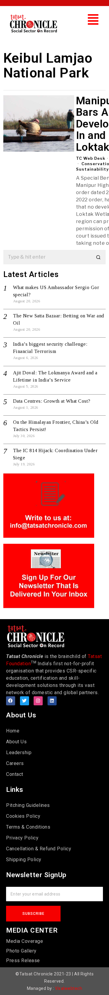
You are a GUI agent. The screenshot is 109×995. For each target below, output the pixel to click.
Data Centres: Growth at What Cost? (52, 401)
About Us (16, 742)
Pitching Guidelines (28, 805)
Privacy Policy (22, 838)
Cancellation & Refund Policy (38, 849)
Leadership (18, 752)
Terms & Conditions (28, 827)
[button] (93, 19)
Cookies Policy (23, 816)
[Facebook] (10, 700)
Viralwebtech (68, 988)
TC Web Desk (90, 158)
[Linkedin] (52, 700)
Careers (15, 763)
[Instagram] (38, 700)
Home (12, 731)
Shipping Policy (23, 859)
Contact (14, 774)
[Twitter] (24, 700)
